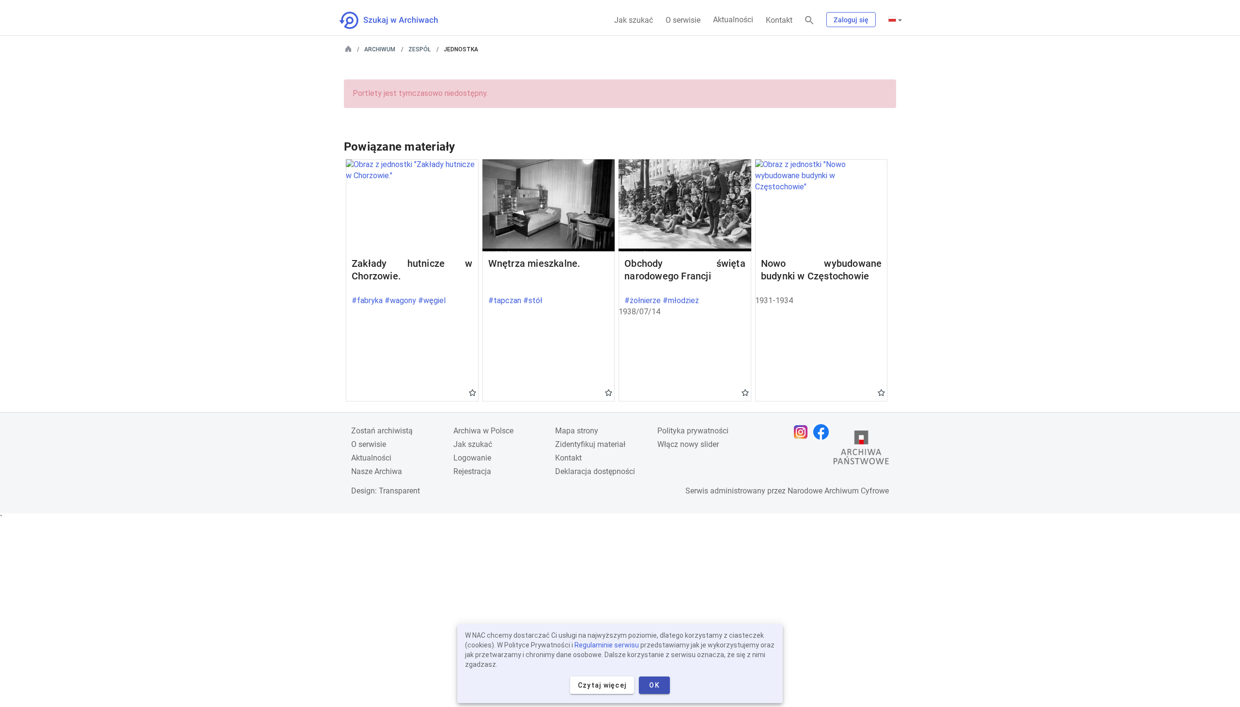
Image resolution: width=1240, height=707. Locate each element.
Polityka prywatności (692, 430)
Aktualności (733, 19)
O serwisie (683, 20)
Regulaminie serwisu (606, 645)
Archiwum (379, 49)
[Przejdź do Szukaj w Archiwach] (397, 20)
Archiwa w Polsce (483, 430)
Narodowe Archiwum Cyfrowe (838, 490)
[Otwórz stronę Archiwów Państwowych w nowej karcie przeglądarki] (861, 450)
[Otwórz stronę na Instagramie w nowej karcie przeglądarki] (803, 432)
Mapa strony (576, 430)
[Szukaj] (809, 20)
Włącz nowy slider (688, 444)
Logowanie (472, 457)
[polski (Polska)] (895, 20)
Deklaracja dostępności (595, 471)
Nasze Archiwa (376, 471)
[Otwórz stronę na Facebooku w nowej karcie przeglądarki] (823, 432)
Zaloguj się (851, 20)
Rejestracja (472, 471)
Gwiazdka (472, 392)
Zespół (419, 49)
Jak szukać (633, 20)
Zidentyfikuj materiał (590, 444)
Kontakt (779, 20)
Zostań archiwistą (382, 430)
